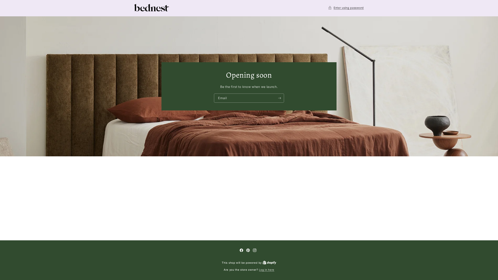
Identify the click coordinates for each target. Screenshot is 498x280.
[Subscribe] (279, 98)
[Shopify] (269, 262)
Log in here (266, 269)
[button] (346, 7)
